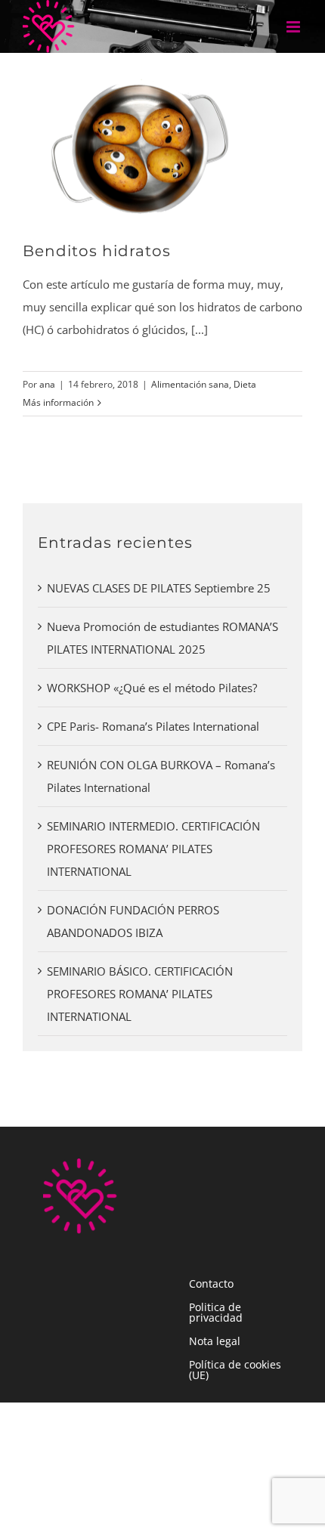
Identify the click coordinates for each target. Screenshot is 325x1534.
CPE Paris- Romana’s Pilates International (153, 726)
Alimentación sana (190, 384)
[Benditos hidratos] (144, 144)
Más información (58, 402)
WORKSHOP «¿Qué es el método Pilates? (152, 687)
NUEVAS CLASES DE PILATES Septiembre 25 (159, 587)
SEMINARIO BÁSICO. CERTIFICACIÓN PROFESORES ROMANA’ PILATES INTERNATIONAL (140, 993)
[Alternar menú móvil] (294, 27)
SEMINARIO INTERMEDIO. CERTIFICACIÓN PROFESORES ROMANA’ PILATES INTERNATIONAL (153, 848)
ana (47, 384)
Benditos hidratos (97, 251)
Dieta (245, 384)
